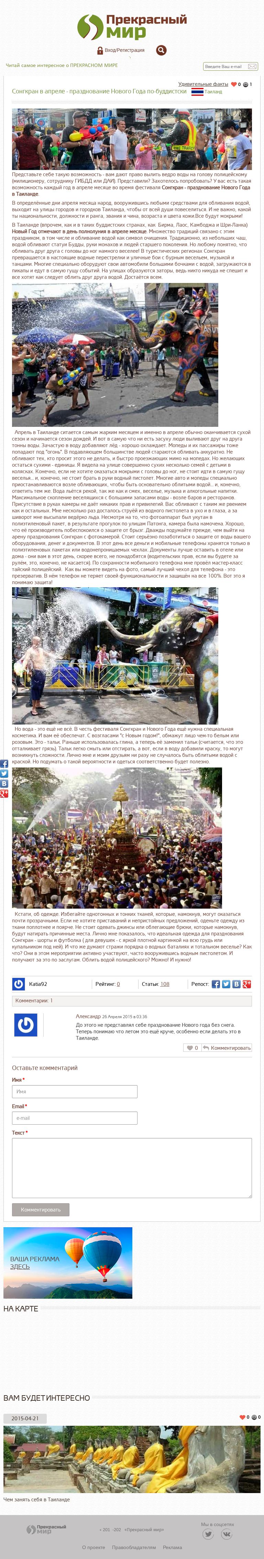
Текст (18, 1133)
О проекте (93, 1547)
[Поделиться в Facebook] (216, 984)
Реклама (172, 1547)
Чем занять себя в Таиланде (36, 1500)
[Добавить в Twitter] (226, 984)
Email (18, 1106)
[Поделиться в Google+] (247, 984)
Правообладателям (134, 1547)
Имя (17, 1080)
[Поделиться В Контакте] (236, 984)
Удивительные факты (203, 84)
